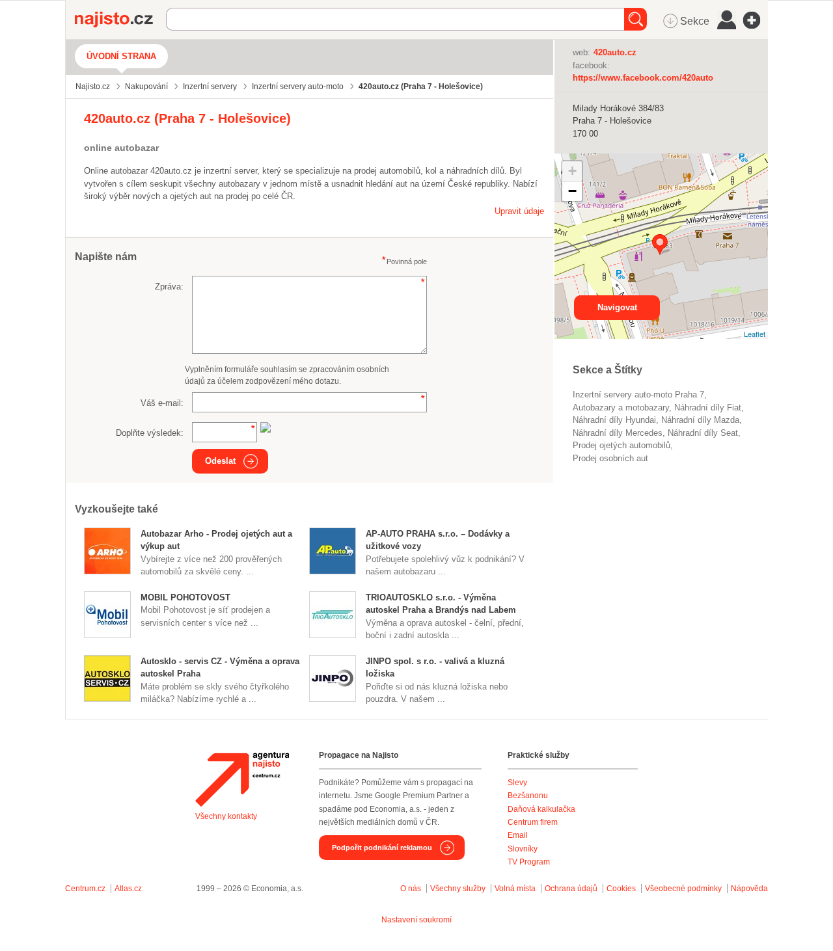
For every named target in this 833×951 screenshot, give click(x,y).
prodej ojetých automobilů (621, 445)
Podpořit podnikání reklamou (382, 847)
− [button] (572, 191)
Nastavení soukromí (416, 919)
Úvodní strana (121, 56)
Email (518, 835)
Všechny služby (458, 888)
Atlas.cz (128, 888)
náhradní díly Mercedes (617, 433)
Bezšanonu (528, 795)
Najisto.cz (120, 19)
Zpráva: (169, 286)
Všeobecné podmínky (683, 888)
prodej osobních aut (610, 458)
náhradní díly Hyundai (614, 420)
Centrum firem (533, 822)
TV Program (529, 861)
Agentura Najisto (242, 779)
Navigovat (617, 307)
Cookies (621, 888)
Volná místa (515, 888)
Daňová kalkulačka (541, 809)
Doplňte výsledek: (150, 433)
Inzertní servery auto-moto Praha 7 (638, 394)
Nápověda (749, 888)
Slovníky (523, 848)
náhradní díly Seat (703, 433)
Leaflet (754, 333)
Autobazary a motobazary (621, 407)
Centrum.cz (85, 888)
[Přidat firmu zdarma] (756, 20)
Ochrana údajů (571, 888)
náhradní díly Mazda (700, 420)
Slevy (517, 782)
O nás (410, 888)
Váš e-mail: (162, 403)
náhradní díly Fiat (707, 407)
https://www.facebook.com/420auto (643, 78)
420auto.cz (615, 52)
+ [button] (572, 171)
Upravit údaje (519, 211)
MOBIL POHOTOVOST (185, 597)
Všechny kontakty (226, 816)
